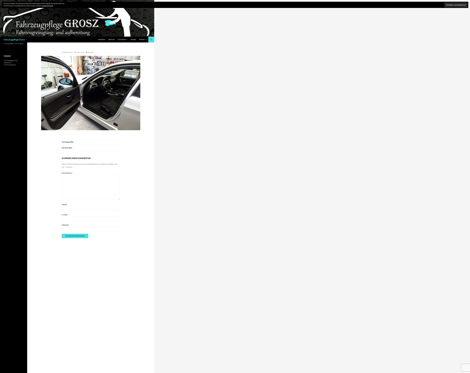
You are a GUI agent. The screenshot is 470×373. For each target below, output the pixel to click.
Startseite (101, 39)
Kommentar (67, 173)
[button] (90, 93)
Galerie (133, 39)
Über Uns (111, 39)
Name (65, 204)
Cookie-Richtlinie (47, 6)
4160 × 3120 (80, 52)
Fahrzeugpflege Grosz (14, 39)
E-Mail (65, 214)
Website (65, 225)
